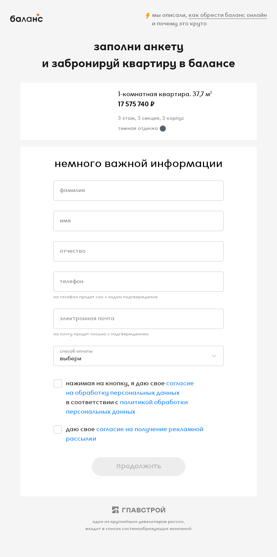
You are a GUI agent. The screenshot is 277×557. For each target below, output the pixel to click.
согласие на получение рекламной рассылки (134, 432)
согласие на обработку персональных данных (130, 387)
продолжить (138, 464)
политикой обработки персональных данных (127, 405)
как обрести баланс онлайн (227, 14)
